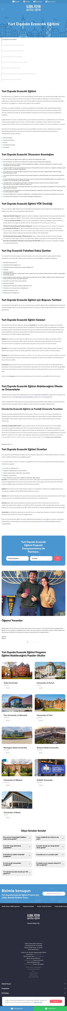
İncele (8, 688)
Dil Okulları (5, 993)
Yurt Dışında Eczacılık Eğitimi (9, 39)
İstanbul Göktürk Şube (33, 969)
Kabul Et (56, 1001)
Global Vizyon (6, 984)
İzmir (33, 971)
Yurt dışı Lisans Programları (40, 394)
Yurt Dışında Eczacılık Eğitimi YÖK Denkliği (12, 51)
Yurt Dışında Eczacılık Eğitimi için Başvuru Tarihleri (14, 62)
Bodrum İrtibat (33, 973)
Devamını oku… (38, 1002)
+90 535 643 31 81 (28, 964)
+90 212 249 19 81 (39, 956)
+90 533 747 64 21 (28, 960)
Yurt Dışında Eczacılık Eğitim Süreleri (11, 68)
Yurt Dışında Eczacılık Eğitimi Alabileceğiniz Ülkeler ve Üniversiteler (18, 73)
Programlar (5, 988)
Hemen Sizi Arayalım (54, 893)
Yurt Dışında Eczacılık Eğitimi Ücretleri (11, 79)
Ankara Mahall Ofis (33, 977)
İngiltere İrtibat (33, 975)
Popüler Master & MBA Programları (11, 906)
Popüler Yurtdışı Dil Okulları (44, 906)
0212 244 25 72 (37, 954)
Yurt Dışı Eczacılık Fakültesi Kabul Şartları (12, 56)
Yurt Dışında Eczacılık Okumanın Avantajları (13, 45)
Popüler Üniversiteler (28, 906)
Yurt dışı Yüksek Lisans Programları (23, 397)
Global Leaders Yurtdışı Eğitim (33, 967)
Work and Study (50, 521)
